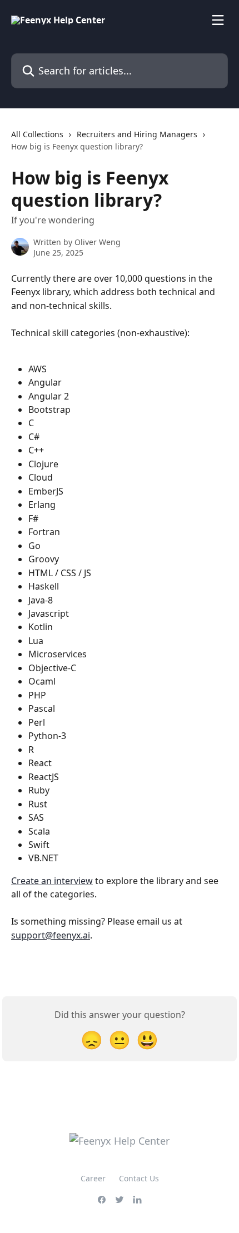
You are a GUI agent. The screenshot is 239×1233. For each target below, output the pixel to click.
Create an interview (52, 881)
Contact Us (139, 1178)
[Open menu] (218, 20)
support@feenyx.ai (50, 935)
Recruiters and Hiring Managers (137, 134)
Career (93, 1178)
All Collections (37, 134)
